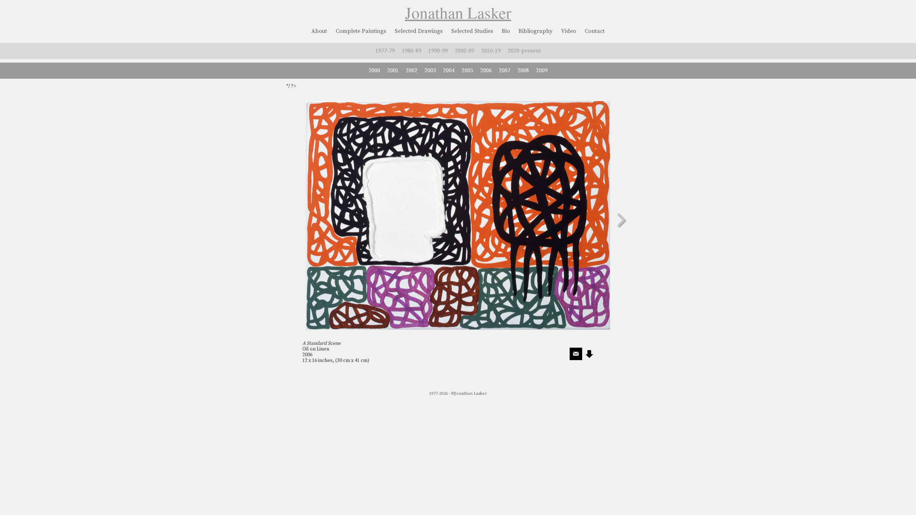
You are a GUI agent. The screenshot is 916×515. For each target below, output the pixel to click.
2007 (504, 70)
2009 (541, 70)
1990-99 (438, 50)
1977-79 (385, 50)
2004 (448, 70)
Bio (506, 31)
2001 (393, 70)
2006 (486, 70)
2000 (374, 70)
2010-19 (491, 50)
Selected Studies (472, 31)
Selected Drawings (419, 31)
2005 (467, 70)
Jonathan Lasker (458, 12)
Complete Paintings (361, 31)
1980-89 (411, 50)
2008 (523, 70)
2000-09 (464, 50)
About (319, 31)
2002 (411, 70)
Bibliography (535, 31)
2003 (430, 70)
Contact (595, 31)
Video (568, 31)
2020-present (524, 50)
